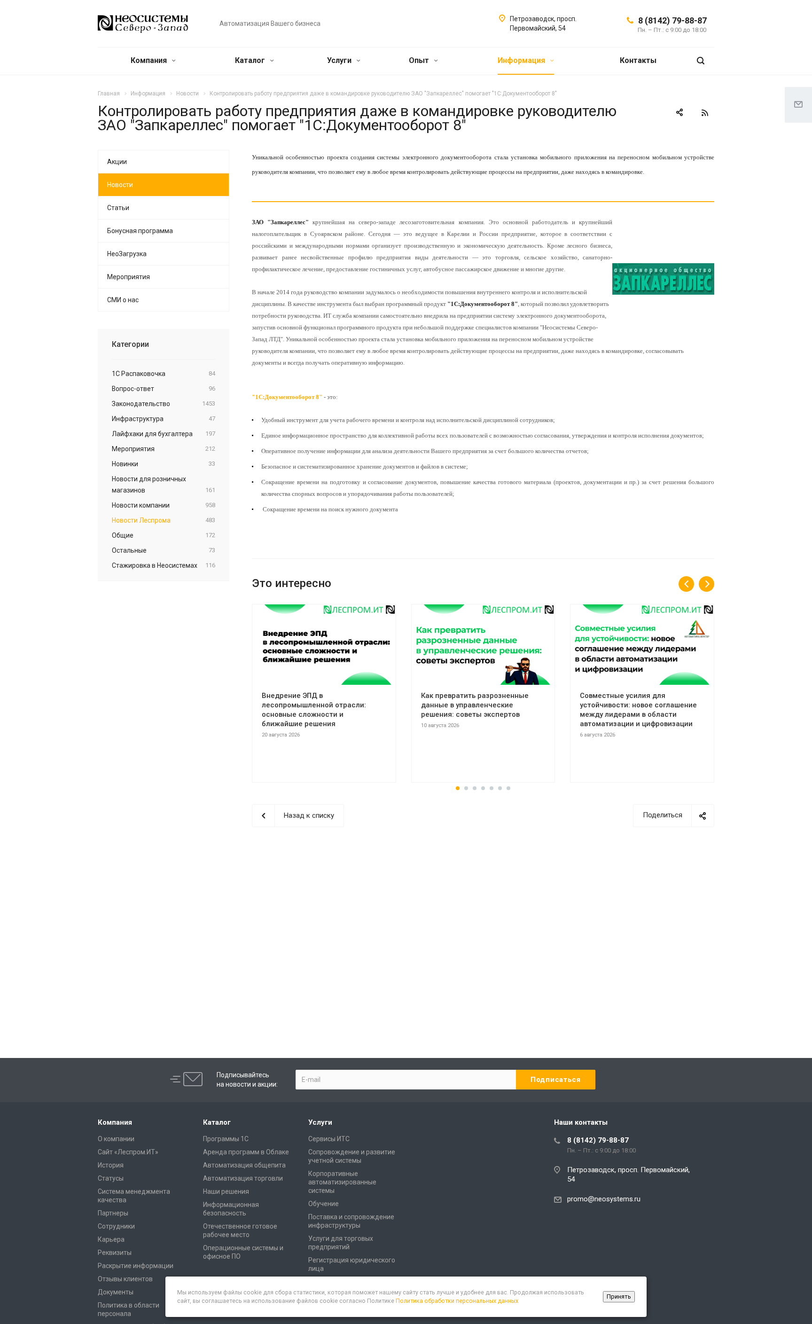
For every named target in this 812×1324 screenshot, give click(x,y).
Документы (115, 1292)
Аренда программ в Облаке (246, 1152)
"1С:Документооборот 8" (287, 396)
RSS (704, 112)
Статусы (111, 1178)
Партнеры (113, 1213)
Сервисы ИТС (329, 1139)
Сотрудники (116, 1226)
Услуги (340, 60)
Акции (117, 161)
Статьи (118, 208)
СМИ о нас (123, 300)
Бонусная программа (140, 231)
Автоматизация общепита (244, 1165)
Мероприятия (128, 277)
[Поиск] (700, 61)
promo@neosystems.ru (603, 1199)
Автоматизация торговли (243, 1178)
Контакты (638, 60)
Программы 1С (226, 1139)
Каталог (251, 60)
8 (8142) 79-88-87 (672, 20)
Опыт (420, 60)
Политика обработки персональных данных (457, 1300)
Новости (120, 184)
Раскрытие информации (135, 1265)
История (111, 1165)
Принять (619, 1296)
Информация (522, 60)
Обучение (323, 1203)
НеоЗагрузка (127, 254)
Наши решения (226, 1191)
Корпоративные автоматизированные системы (342, 1182)
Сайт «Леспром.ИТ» (128, 1152)
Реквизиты (115, 1252)
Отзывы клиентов (125, 1279)
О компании (116, 1139)
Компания (150, 60)
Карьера (111, 1239)
